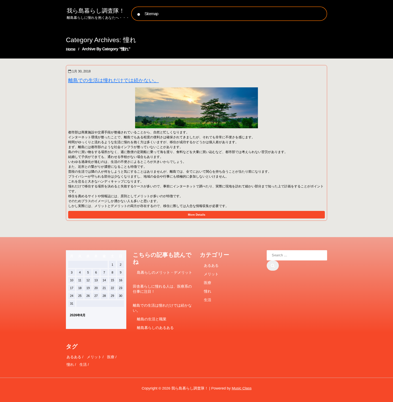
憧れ (207, 291)
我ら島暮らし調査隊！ (96, 11)
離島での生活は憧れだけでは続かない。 (113, 80)
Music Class (242, 388)
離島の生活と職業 (151, 319)
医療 (207, 283)
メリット (211, 274)
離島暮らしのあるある (155, 328)
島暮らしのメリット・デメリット (164, 272)
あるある (211, 265)
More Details (196, 214)
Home (70, 49)
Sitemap (151, 13)
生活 (207, 300)
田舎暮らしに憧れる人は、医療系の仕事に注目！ (162, 289)
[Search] (273, 265)
